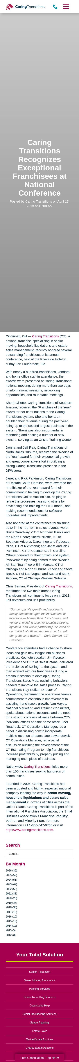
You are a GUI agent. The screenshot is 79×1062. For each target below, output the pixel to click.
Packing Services (39, 988)
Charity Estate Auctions (40, 1047)
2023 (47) (11, 884)
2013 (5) (11, 930)
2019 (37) (11, 902)
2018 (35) (11, 907)
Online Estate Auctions (39, 1039)
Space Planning (39, 1022)
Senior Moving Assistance (39, 980)
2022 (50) (11, 888)
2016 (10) (11, 916)
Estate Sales (39, 1030)
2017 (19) (11, 911)
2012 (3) (11, 935)
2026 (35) (11, 870)
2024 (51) (11, 879)
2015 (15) (11, 921)
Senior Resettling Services (39, 997)
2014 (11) (11, 925)
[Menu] (65, 6)
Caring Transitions (45, 336)
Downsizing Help (39, 1005)
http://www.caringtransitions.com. (30, 830)
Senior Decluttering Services (39, 1013)
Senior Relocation (39, 971)
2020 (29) (11, 898)
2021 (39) (11, 893)
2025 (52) (11, 875)
